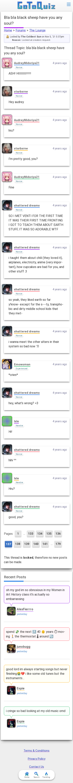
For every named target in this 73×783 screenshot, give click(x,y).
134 (39, 533)
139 (26, 544)
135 (49, 533)
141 (45, 544)
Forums (21, 30)
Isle (16, 421)
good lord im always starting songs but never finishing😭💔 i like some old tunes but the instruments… (36, 673)
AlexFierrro (25, 609)
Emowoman (22, 364)
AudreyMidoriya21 (27, 63)
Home (8, 30)
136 (58, 533)
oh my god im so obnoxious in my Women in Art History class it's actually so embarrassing (35, 594)
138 (17, 544)
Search (37, 777)
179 (58, 544)
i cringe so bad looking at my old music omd (35, 711)
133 (30, 533)
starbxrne (21, 91)
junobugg (23, 647)
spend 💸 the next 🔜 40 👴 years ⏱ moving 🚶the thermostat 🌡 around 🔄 (35, 634)
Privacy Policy (36, 758)
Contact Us (36, 766)
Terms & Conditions (36, 750)
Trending (46, 777)
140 (36, 544)
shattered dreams (27, 205)
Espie (21, 688)
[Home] (36, 6)
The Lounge (37, 30)
